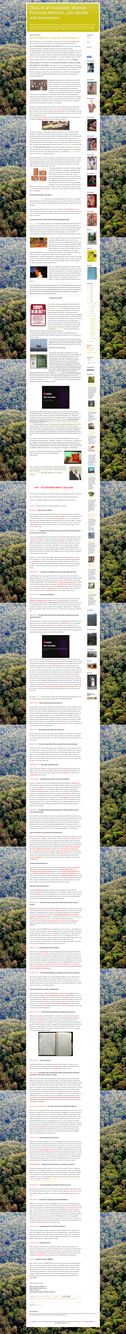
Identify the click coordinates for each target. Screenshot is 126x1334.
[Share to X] (66, 1296)
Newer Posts (33, 1302)
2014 (90, 302)
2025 (90, 287)
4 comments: (56, 1296)
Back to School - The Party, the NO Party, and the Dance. (92, 516)
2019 (90, 291)
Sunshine (39, 696)
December (92, 303)
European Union (60, 329)
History (67, 1298)
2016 (90, 297)
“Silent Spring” (57, 372)
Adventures (35, 1298)
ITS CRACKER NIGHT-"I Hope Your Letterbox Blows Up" (54, 38)
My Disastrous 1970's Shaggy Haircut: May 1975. (93, 328)
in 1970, (49, 379)
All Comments (92, 362)
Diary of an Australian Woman (53, 1298)
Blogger (69, 1323)
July (91, 307)
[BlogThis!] (64, 1296)
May (91, 309)
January (92, 338)
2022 (90, 290)
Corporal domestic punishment (37, 199)
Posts (90, 360)
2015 (90, 300)
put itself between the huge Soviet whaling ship (56, 422)
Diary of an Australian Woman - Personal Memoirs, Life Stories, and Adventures (59, 12)
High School (62, 1298)
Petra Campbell (72, 1298)
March (91, 313)
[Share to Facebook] (68, 1296)
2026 (90, 285)
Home (56, 1302)
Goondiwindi (72, 151)
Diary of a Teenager (43, 1298)
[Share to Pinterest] (69, 1296)
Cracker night (33, 223)
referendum (57, 308)
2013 (90, 341)
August (91, 305)
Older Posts (78, 1302)
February (92, 315)
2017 (90, 296)
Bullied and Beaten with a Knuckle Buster (93, 334)
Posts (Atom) (39, 1305)
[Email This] (63, 1296)
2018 (90, 293)
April (91, 311)
